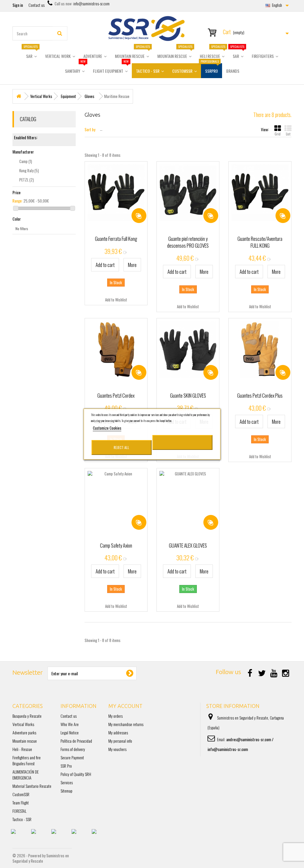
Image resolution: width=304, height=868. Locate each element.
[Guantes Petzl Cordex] (116, 349)
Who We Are (70, 724)
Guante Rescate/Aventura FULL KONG (260, 242)
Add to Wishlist (116, 300)
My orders (115, 716)
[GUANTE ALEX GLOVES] (187, 499)
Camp (25, 161)
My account (125, 706)
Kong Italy (29, 170)
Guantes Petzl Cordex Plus (260, 395)
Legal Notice (70, 732)
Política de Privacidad (76, 741)
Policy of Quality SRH (76, 774)
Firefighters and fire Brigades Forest (26, 760)
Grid (278, 134)
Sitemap (66, 791)
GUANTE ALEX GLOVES (188, 545)
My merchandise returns (125, 724)
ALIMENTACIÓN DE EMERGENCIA (25, 775)
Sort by (90, 129)
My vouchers (117, 749)
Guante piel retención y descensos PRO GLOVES (188, 242)
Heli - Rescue (22, 749)
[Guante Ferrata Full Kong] (116, 192)
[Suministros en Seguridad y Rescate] (151, 28)
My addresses (118, 732)
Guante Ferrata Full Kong (116, 238)
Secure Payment (72, 757)
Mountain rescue (24, 741)
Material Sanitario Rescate (31, 786)
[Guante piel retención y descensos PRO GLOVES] (187, 192)
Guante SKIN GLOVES (188, 395)
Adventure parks (24, 732)
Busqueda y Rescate (27, 716)
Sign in (17, 5)
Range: (17, 200)
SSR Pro (66, 766)
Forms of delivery (73, 749)
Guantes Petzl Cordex (115, 395)
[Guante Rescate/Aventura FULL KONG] (259, 192)
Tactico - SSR (21, 819)
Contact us (36, 5)
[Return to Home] (18, 96)
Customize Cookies (107, 428)
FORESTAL (19, 811)
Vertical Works (23, 724)
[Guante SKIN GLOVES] (187, 349)
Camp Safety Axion (116, 545)
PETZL (26, 180)
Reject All (121, 447)
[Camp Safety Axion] (116, 499)
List (288, 134)
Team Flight (20, 802)
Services (67, 782)
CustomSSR (20, 794)
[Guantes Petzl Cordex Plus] (259, 349)
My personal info (120, 741)
